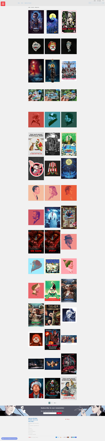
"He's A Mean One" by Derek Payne (52, 266)
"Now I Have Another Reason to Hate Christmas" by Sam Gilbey (52, 364)
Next (55, 402)
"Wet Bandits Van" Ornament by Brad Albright (52, 95)
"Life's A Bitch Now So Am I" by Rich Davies (36, 22)
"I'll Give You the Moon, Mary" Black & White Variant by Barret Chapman (52, 144)
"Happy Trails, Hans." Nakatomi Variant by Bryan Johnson (52, 241)
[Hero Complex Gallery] (9, 4)
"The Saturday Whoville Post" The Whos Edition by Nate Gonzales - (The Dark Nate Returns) (69, 388)
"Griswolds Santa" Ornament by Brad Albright (36, 95)
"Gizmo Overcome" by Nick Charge (69, 290)
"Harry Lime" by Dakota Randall (52, 119)
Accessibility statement (32, 434)
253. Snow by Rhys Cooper (69, 46)
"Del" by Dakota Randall (36, 266)
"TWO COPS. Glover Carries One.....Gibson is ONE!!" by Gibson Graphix (69, 364)
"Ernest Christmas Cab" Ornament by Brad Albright (69, 95)
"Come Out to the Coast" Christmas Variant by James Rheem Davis (69, 22)
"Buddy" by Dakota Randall (69, 266)
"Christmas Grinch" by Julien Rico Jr (52, 290)
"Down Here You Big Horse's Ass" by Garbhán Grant (36, 364)
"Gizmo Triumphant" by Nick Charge (36, 315)
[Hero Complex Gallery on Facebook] (65, 419)
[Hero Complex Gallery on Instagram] (68, 419)
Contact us (30, 428)
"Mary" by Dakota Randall (52, 193)
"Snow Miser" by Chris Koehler (69, 315)
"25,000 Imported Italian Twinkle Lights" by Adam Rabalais (36, 388)
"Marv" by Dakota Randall (69, 119)
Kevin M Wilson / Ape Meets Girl (33, 425)
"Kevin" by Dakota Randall (36, 119)
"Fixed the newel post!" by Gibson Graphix (52, 388)
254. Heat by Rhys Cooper (52, 46)
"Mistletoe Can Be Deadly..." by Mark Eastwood (52, 70)
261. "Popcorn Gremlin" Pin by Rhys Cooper (52, 168)
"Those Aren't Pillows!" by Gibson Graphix (69, 70)
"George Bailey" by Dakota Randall (36, 193)
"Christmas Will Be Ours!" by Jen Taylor (52, 22)
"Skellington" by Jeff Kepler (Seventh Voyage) (52, 217)
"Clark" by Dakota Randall (36, 290)
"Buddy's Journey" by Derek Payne (69, 144)
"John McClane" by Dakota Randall (69, 193)
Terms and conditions (31, 431)
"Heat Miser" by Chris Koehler (36, 339)
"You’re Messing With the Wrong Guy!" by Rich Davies (69, 217)
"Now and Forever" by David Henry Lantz (69, 168)
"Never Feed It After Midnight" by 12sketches (52, 315)
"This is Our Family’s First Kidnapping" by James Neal (69, 339)
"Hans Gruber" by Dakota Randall (36, 217)
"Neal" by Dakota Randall (69, 241)
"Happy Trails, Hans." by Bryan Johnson (36, 241)
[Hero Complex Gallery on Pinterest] (67, 419)
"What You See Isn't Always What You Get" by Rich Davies (36, 70)
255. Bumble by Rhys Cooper (36, 46)
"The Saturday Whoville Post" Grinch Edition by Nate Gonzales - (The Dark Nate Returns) (36, 144)
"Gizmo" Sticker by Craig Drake (36, 168)
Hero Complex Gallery (34, 437)
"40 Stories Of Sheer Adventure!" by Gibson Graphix (52, 339)
